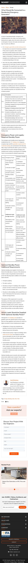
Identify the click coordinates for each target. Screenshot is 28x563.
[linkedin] (6, 401)
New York (17, 399)
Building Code (11, 399)
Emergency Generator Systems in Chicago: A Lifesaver (15, 482)
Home (2, 7)
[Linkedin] (11, 555)
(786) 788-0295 (14, 549)
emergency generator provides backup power (15, 47)
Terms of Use (21, 562)
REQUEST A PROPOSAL (14, 539)
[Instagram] (17, 555)
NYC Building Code (14, 142)
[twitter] (8, 401)
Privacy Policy (13, 562)
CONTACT (14, 542)
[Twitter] (14, 555)
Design (11, 7)
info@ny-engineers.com (14, 552)
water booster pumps (8, 334)
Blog (7, 7)
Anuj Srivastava (14, 380)
